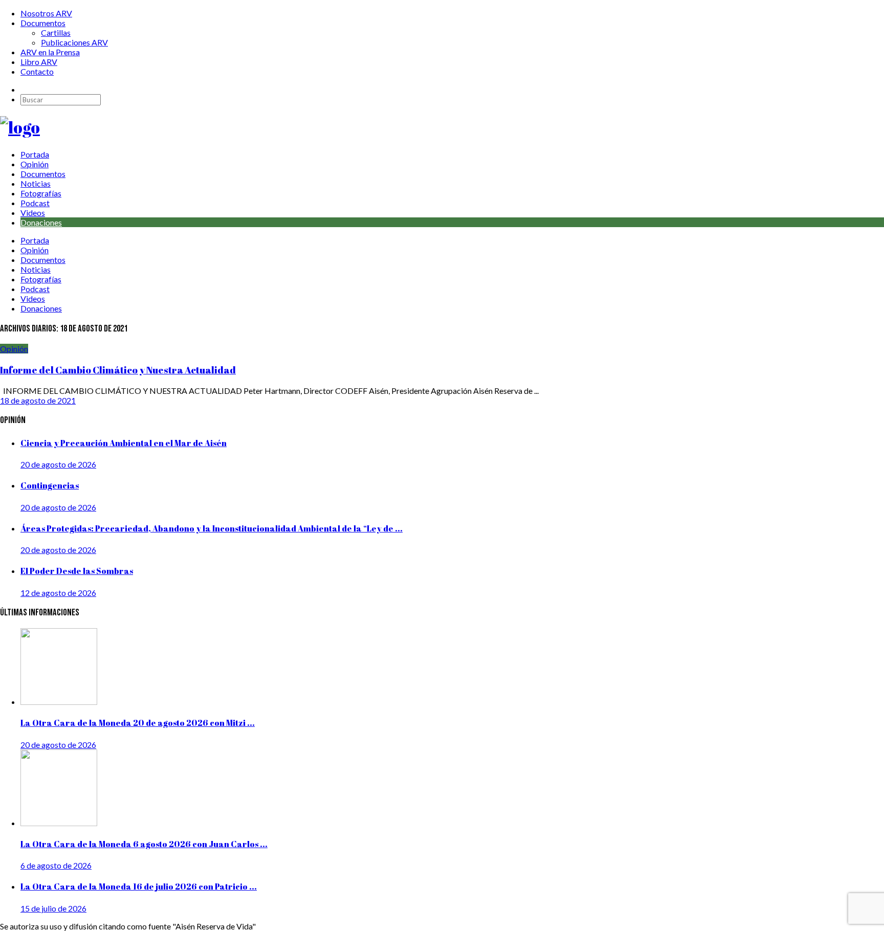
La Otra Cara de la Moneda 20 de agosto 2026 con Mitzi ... (137, 722)
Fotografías (40, 193)
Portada (34, 154)
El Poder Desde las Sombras (76, 571)
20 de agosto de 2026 (58, 464)
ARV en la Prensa (50, 52)
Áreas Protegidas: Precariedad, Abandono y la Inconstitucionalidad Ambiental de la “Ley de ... (211, 528)
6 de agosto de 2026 (56, 865)
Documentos (42, 23)
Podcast (35, 203)
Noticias (35, 183)
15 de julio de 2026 (53, 908)
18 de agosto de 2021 (38, 400)
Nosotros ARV (46, 13)
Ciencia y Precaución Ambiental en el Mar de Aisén (123, 443)
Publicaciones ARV (74, 42)
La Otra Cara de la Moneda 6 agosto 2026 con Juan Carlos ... (144, 844)
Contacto (37, 71)
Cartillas (56, 32)
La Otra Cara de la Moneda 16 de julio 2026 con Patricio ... (138, 886)
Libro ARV (38, 61)
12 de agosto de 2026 (58, 592)
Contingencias (49, 485)
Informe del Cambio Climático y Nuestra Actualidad (118, 369)
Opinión (34, 164)
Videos (32, 212)
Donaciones (41, 222)
